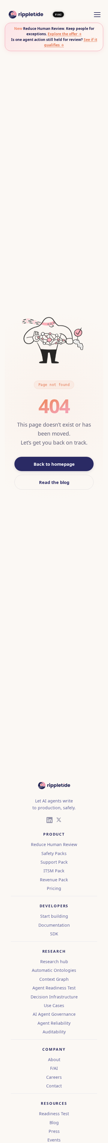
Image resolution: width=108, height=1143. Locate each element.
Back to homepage (54, 464)
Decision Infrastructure (54, 997)
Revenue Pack (54, 879)
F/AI (58, 14)
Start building (54, 916)
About (54, 1059)
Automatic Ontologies (54, 970)
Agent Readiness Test (54, 988)
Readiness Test (54, 1113)
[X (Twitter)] (59, 821)
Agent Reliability (54, 1023)
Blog (54, 1122)
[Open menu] (97, 15)
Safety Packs (54, 853)
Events (54, 1140)
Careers (54, 1077)
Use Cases (54, 1005)
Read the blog (54, 482)
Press (54, 1131)
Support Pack (54, 862)
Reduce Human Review (54, 844)
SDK (54, 934)
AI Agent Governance (54, 1014)
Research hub (54, 961)
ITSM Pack (54, 871)
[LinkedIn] (49, 821)
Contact (54, 1086)
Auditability (54, 1032)
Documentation (54, 925)
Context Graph (54, 979)
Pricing (54, 888)
